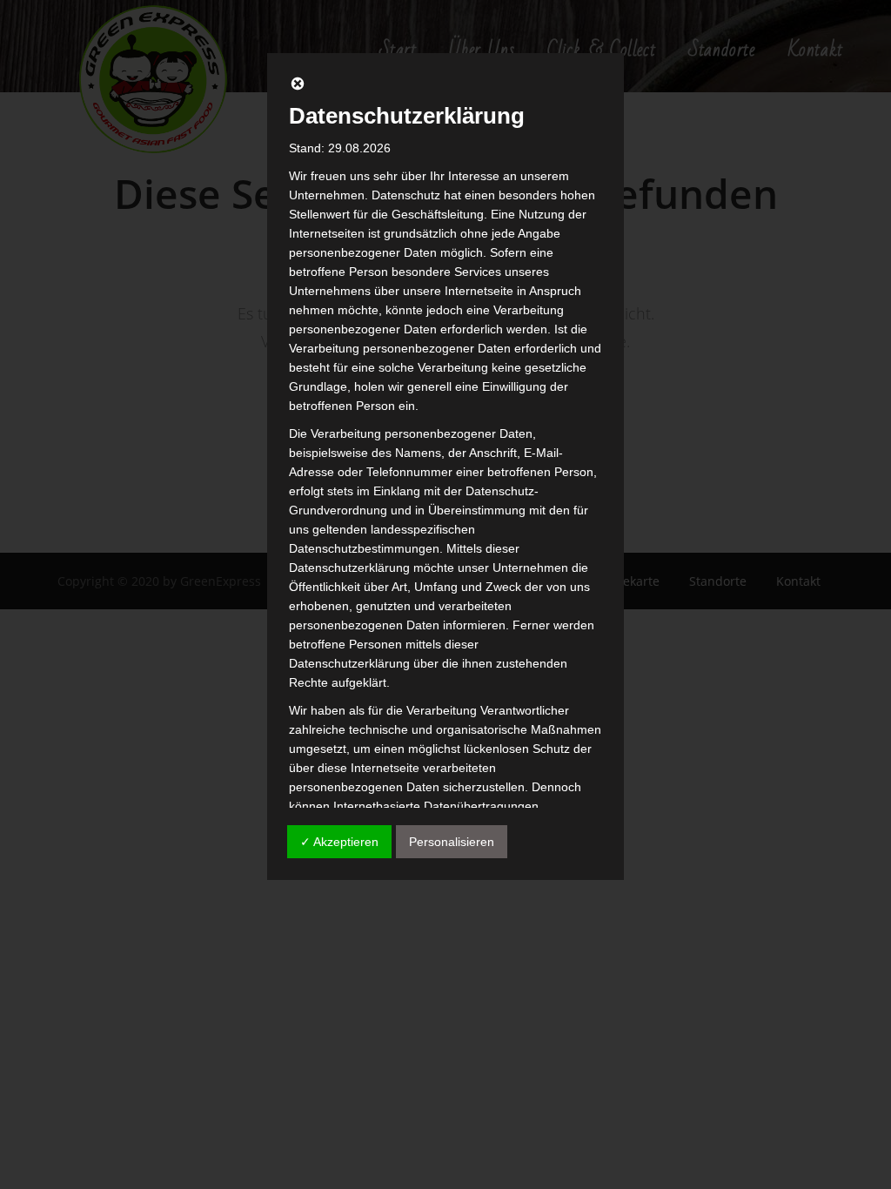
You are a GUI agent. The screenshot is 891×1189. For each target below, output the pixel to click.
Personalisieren (451, 842)
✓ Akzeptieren (339, 842)
